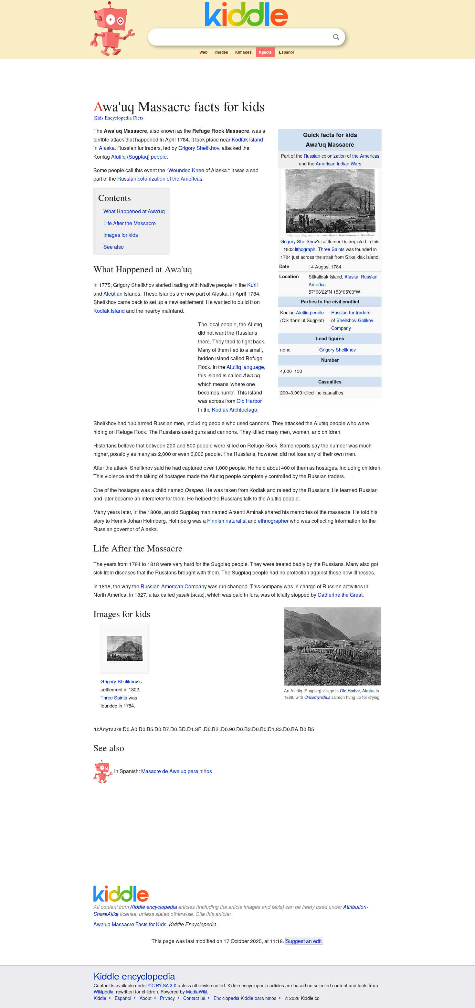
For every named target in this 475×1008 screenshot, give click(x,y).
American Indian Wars (338, 163)
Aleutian (112, 293)
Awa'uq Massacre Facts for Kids (129, 924)
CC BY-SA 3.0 (162, 985)
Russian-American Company (174, 586)
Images (221, 52)
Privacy (167, 998)
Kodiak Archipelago (234, 409)
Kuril (252, 285)
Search (336, 37)
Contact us (194, 998)
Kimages (243, 52)
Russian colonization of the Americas (341, 155)
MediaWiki (196, 991)
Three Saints (331, 249)
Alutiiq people (310, 312)
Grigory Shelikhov (298, 241)
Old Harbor (249, 400)
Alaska (351, 276)
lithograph (305, 249)
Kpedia (265, 52)
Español (286, 52)
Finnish (215, 520)
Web (203, 52)
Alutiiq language (245, 367)
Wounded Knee (186, 170)
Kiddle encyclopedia (153, 906)
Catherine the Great (340, 594)
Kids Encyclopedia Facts (118, 117)
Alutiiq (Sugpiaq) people (139, 156)
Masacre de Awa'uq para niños (176, 770)
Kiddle (100, 998)
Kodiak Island (247, 139)
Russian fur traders (350, 312)
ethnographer (273, 520)
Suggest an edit (304, 940)
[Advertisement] (237, 77)
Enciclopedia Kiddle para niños (245, 998)
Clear (322, 37)
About (146, 998)
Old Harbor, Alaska (357, 691)
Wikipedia (103, 991)
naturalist (236, 520)
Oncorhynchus (317, 697)
